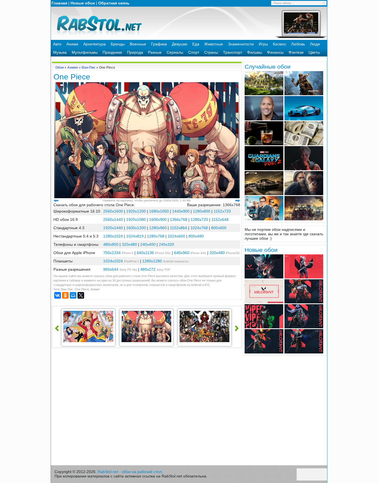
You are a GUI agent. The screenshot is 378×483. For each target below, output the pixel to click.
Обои (59, 67)
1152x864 (178, 228)
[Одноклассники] (65, 295)
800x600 (218, 228)
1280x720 (199, 219)
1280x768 (155, 236)
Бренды (118, 44)
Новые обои (83, 3)
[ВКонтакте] (57, 295)
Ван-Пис (88, 67)
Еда (195, 44)
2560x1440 (113, 219)
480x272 (148, 269)
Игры (263, 44)
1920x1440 (113, 228)
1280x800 (201, 211)
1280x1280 (152, 261)
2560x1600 (113, 211)
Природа (135, 52)
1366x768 (178, 219)
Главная (59, 3)
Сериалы (175, 52)
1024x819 (135, 236)
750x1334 (112, 252)
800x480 (196, 236)
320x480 (129, 244)
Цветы (314, 52)
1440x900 (181, 211)
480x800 (110, 244)
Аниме (72, 44)
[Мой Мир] (73, 295)
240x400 (148, 244)
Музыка (60, 52)
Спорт (193, 52)
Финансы (275, 52)
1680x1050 (159, 211)
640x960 (181, 252)
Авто (57, 44)
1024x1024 (113, 261)
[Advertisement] (147, 408)
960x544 (110, 269)
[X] (80, 295)
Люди (315, 44)
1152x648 (220, 219)
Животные (213, 44)
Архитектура (94, 44)
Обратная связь (114, 3)
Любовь (298, 44)
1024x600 (176, 236)
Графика (159, 44)
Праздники (112, 52)
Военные (138, 44)
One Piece (82, 289)
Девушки (179, 44)
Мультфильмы (85, 52)
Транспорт (232, 52)
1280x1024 (113, 236)
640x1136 (145, 252)
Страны (211, 52)
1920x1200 (136, 211)
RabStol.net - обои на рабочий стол (130, 471)
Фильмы (254, 52)
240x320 (166, 244)
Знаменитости (241, 44)
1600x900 (158, 219)
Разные (155, 52)
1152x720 (222, 211)
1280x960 (158, 228)
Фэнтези (296, 52)
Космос (279, 44)
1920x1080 (136, 219)
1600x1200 (136, 228)
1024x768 (199, 228)
